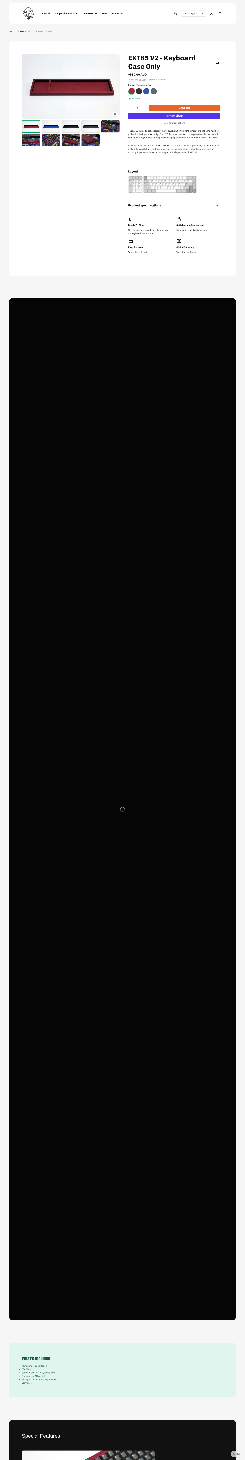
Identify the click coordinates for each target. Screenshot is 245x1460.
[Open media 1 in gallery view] (31, 126)
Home (11, 31)
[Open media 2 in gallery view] (51, 126)
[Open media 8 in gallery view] (71, 140)
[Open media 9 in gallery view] (90, 140)
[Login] (211, 13)
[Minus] (131, 108)
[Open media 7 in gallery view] (51, 140)
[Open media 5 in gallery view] (110, 126)
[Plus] (144, 108)
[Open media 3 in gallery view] (71, 126)
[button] (175, 13)
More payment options (174, 122)
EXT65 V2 (20, 31)
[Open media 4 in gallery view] (90, 126)
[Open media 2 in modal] (71, 86)
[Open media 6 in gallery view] (31, 140)
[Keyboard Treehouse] (28, 13)
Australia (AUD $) (191, 13)
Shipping (142, 79)
